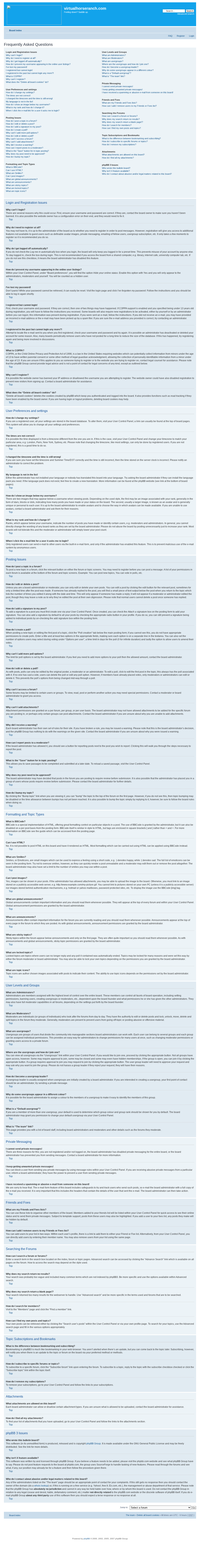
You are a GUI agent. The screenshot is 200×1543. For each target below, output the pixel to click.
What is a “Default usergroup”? (116, 73)
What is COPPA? (14, 76)
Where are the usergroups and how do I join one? (125, 64)
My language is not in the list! (19, 101)
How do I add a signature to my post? (23, 127)
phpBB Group (93, 1443)
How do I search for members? (116, 125)
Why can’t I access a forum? (19, 139)
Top (11, 219)
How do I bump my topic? (18, 157)
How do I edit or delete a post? (20, 124)
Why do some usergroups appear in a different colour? (128, 70)
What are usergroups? (112, 61)
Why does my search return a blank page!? (122, 122)
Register (181, 36)
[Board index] (34, 14)
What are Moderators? (112, 58)
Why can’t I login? (14, 55)
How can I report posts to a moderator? (24, 148)
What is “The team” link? (113, 76)
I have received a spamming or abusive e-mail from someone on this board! (137, 92)
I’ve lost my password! (16, 67)
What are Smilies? (14, 173)
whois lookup (41, 1485)
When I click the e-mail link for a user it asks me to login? (32, 110)
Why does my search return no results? (121, 119)
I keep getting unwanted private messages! (122, 89)
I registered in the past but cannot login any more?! (30, 73)
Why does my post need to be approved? (25, 154)
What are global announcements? (22, 179)
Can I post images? (15, 176)
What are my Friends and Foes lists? (119, 103)
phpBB (87, 1539)
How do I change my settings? (20, 92)
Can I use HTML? (14, 170)
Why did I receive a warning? (19, 145)
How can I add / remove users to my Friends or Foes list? (129, 106)
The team (130, 1515)
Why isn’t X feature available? (116, 171)
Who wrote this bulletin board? (116, 168)
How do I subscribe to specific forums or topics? (125, 141)
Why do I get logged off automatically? (24, 61)
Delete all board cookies (148, 1515)
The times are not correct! (18, 95)
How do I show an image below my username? (28, 104)
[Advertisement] (100, 1527)
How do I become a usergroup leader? (120, 67)
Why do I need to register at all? (21, 58)
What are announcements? (18, 182)
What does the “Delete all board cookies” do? (27, 82)
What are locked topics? (17, 188)
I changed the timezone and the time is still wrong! (29, 98)
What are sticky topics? (17, 185)
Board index (15, 30)
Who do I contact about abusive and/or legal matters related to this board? (137, 174)
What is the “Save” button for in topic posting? (27, 151)
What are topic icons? (16, 191)
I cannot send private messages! (117, 86)
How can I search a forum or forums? (120, 116)
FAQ (170, 36)
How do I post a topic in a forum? (21, 121)
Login (191, 36)
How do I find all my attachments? (118, 158)
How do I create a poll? (17, 130)
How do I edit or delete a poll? (20, 136)
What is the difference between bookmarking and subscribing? (131, 138)
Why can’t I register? (15, 79)
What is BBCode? (14, 167)
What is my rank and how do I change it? (25, 107)
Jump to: (124, 1507)
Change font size (191, 29)
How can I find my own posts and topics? (121, 128)
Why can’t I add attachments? (20, 142)
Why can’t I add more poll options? (22, 133)
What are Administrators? (114, 55)
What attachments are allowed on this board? (123, 154)
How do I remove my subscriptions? (119, 144)
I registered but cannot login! (19, 70)
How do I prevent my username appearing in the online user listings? (38, 64)
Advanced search (185, 14)
